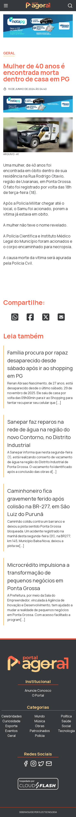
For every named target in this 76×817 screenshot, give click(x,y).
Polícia (40, 735)
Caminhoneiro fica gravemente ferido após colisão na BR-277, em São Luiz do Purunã (38, 502)
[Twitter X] (41, 764)
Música (39, 721)
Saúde (66, 721)
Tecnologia (66, 731)
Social (66, 726)
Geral (9, 53)
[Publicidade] (38, 25)
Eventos (11, 731)
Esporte (11, 726)
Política (66, 716)
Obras (39, 726)
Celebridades (11, 716)
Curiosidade (11, 721)
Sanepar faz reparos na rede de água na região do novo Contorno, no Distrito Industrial (39, 433)
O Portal (38, 695)
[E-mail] (49, 764)
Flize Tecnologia (48, 812)
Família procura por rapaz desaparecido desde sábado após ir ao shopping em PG (40, 364)
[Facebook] (26, 764)
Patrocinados (40, 731)
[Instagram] (33, 764)
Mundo (40, 716)
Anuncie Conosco (38, 690)
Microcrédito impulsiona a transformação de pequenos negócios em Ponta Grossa (38, 576)
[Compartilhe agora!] (15, 317)
